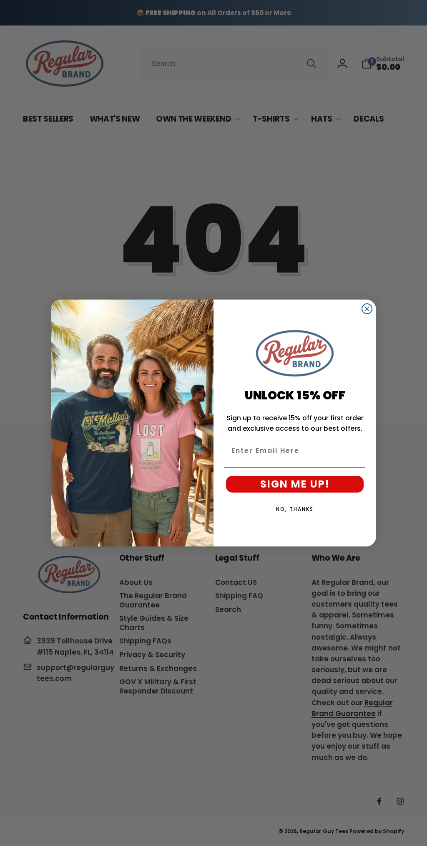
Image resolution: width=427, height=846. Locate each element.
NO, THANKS (295, 509)
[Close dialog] (367, 309)
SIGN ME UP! (295, 484)
